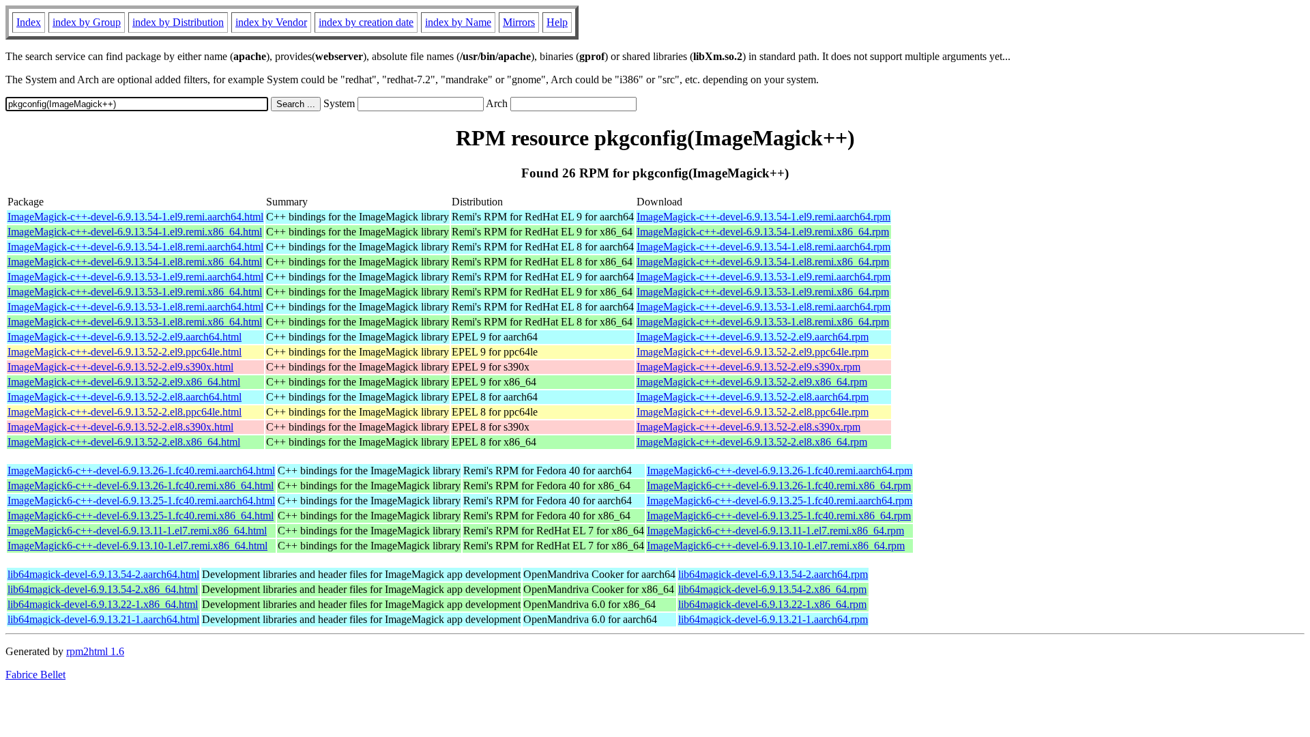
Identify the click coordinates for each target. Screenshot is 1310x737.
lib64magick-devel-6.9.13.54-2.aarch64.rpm (773, 574)
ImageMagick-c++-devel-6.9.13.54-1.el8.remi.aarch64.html (135, 246)
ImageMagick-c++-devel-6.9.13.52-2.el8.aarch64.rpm (753, 397)
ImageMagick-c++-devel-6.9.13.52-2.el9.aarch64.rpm (753, 337)
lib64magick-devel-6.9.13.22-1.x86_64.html (103, 604)
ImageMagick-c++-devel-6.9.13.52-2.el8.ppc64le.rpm (753, 412)
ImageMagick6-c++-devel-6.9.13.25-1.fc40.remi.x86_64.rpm (779, 515)
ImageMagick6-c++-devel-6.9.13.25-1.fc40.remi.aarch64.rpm (779, 500)
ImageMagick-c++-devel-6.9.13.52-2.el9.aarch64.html (125, 337)
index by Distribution (178, 22)
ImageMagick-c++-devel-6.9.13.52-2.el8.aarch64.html (125, 397)
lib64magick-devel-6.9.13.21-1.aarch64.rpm (773, 619)
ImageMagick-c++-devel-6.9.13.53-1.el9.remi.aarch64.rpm (763, 277)
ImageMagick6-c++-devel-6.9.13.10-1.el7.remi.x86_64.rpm (776, 545)
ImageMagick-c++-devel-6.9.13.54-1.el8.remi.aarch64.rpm (763, 246)
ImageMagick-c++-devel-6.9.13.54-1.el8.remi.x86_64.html (135, 262)
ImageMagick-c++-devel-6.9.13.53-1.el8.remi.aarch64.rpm (763, 307)
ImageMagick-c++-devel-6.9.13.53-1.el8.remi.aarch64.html (135, 307)
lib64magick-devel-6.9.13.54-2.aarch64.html (103, 574)
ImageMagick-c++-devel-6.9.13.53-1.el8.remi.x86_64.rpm (763, 322)
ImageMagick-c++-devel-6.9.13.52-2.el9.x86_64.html (124, 382)
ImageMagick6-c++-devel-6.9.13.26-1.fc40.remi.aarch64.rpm (779, 470)
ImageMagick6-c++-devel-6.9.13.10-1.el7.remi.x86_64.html (137, 545)
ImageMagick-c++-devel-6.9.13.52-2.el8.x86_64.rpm (752, 442)
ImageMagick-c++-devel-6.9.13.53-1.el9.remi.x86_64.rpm (763, 292)
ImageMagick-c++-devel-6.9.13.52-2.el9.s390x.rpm (748, 367)
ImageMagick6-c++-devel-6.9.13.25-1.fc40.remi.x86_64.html (141, 515)
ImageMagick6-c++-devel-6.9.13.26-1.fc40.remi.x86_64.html (141, 485)
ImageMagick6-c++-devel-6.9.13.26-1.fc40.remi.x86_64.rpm (779, 485)
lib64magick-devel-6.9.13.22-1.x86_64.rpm (772, 604)
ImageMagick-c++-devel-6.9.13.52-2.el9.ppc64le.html (125, 352)
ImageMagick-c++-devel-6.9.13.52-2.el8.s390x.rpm (748, 427)
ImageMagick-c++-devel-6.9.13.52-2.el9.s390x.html (120, 367)
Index (28, 22)
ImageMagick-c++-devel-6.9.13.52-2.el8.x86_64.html (124, 442)
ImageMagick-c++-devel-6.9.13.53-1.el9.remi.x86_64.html (135, 292)
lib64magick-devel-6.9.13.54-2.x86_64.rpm (772, 589)
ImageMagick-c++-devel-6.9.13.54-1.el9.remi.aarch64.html (135, 216)
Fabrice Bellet (35, 674)
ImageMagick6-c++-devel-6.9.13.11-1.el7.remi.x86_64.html (137, 530)
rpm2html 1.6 (95, 651)
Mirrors (519, 22)
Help (557, 22)
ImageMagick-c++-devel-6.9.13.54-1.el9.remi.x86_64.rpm (763, 231)
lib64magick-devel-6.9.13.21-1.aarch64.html (103, 619)
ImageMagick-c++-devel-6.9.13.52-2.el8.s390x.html (120, 427)
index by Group (87, 22)
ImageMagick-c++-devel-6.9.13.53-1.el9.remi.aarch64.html (135, 277)
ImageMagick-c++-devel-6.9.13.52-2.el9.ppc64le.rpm (753, 352)
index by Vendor (271, 22)
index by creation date (366, 22)
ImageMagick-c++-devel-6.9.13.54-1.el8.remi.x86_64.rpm (763, 262)
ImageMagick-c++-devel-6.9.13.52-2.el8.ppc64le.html (125, 412)
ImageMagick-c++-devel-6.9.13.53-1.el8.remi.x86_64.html (135, 322)
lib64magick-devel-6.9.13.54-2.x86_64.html (103, 589)
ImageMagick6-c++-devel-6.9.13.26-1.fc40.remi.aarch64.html (141, 470)
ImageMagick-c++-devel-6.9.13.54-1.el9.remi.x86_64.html (135, 231)
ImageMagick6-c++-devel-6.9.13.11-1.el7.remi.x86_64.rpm (775, 530)
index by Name (458, 22)
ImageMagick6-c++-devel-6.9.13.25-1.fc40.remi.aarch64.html (141, 500)
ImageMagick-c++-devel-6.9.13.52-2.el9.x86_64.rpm (752, 382)
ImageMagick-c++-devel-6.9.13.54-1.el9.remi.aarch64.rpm (763, 216)
